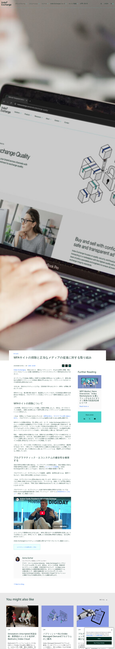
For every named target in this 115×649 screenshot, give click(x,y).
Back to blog (19, 584)
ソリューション (33, 3)
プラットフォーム (20, 3)
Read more (83, 406)
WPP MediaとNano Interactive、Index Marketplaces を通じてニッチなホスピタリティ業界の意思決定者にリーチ (90, 397)
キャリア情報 (72, 3)
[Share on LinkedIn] (63, 365)
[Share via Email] (70, 365)
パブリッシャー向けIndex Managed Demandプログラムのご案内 (57, 636)
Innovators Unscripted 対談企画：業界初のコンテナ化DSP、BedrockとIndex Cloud (22, 636)
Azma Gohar (32, 365)
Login (106, 3)
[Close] (112, 630)
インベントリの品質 (51, 467)
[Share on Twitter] (66, 365)
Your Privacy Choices (99, 643)
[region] (99, 638)
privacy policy (89, 635)
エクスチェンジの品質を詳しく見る (27, 547)
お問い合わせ (84, 3)
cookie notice (99, 635)
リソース (44, 3)
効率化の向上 (48, 416)
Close (99, 638)
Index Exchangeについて (57, 3)
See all (103, 599)
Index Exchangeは (20, 370)
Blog (16, 353)
